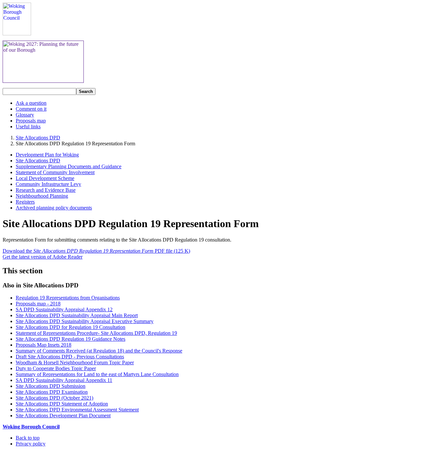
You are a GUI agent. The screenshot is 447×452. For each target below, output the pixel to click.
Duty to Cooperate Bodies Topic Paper (56, 368)
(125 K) (96, 251)
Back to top (28, 438)
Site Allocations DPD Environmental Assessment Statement (77, 409)
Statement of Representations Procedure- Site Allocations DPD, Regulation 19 (96, 333)
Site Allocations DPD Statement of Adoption (62, 404)
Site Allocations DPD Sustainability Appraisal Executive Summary (84, 321)
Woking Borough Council (31, 426)
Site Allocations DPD (38, 137)
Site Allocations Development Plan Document (63, 415)
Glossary (25, 115)
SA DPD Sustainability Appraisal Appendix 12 (64, 309)
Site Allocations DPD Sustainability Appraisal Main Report (77, 315)
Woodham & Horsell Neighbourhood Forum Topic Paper (75, 362)
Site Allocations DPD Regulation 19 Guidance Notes (70, 339)
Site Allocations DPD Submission (50, 386)
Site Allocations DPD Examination (52, 392)
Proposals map (31, 120)
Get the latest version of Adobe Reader (42, 257)
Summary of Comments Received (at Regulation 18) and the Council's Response (99, 350)
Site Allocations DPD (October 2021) (54, 398)
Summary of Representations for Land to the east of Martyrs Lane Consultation (97, 374)
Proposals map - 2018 (38, 303)
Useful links (28, 126)
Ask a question (31, 103)
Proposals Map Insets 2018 (43, 345)
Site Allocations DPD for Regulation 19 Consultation (70, 327)
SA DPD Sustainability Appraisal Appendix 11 (64, 380)
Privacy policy (30, 443)
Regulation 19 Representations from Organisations (68, 297)
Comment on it (31, 109)
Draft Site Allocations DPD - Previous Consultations (70, 356)
